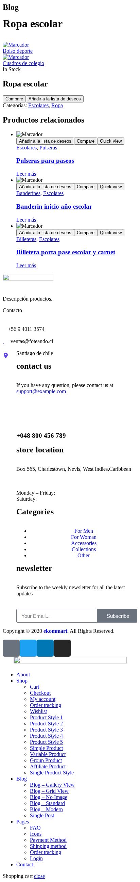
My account (42, 699)
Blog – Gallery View (52, 785)
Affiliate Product (48, 766)
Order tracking (45, 705)
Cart (34, 687)
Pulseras (48, 147)
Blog (21, 779)
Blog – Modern (46, 809)
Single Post (42, 815)
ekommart (55, 631)
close (39, 876)
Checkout (40, 693)
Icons (35, 834)
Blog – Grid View (49, 791)
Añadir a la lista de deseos (55, 98)
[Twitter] (28, 648)
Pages (22, 821)
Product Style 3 (46, 730)
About (23, 674)
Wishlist (38, 711)
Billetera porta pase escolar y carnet (65, 252)
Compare (14, 98)
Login (36, 858)
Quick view (111, 141)
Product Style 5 (46, 742)
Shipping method (48, 846)
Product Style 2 (46, 723)
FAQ (35, 828)
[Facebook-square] (11, 648)
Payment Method (48, 840)
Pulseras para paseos (45, 160)
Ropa (57, 105)
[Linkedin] (45, 648)
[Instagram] (62, 648)
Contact (24, 864)
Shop (22, 681)
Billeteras (26, 239)
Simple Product (46, 748)
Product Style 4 (46, 736)
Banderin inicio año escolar (54, 206)
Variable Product (48, 754)
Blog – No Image (48, 797)
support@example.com (41, 391)
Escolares (38, 105)
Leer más (26, 174)
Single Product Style (52, 772)
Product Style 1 (46, 717)
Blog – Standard (47, 803)
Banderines (28, 193)
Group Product (46, 760)
